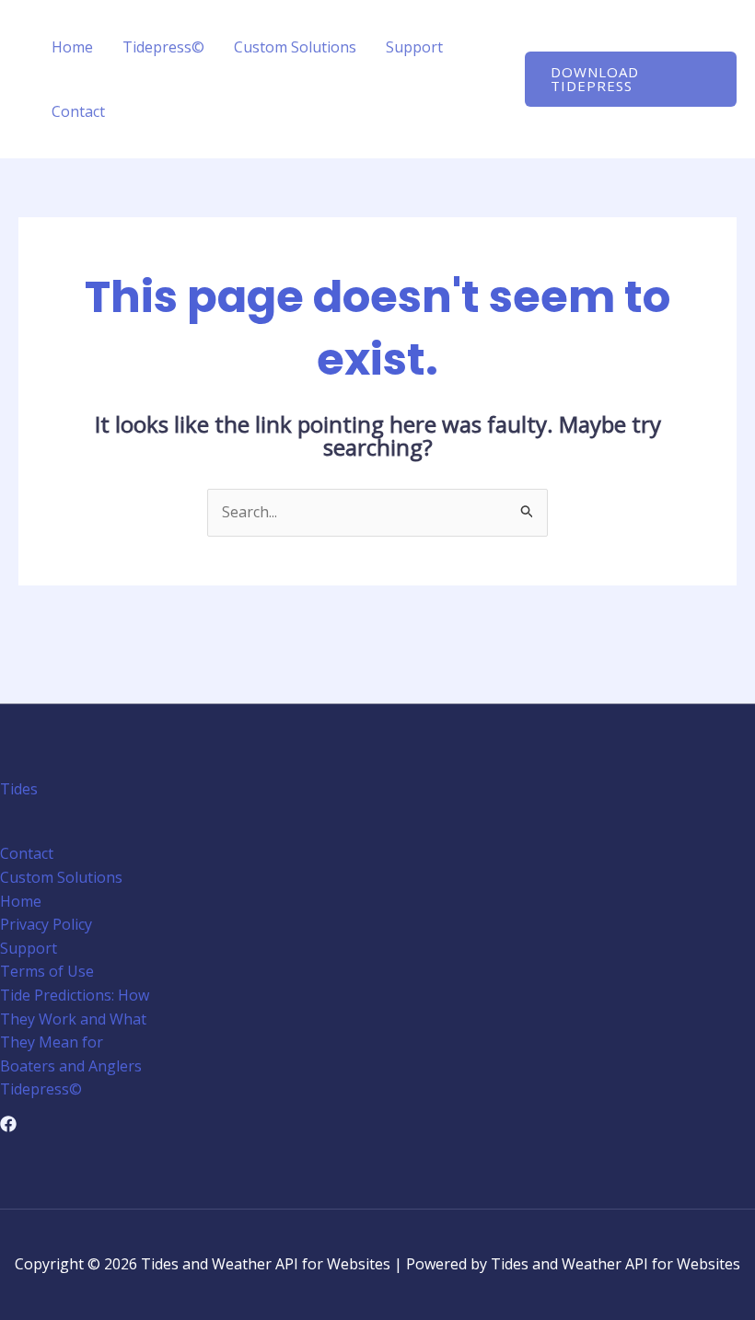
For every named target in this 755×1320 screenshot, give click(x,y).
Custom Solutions (295, 47)
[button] (631, 79)
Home (72, 47)
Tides (19, 789)
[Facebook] (8, 1124)
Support (414, 47)
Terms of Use (47, 971)
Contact (78, 111)
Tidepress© (163, 47)
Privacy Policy (46, 924)
